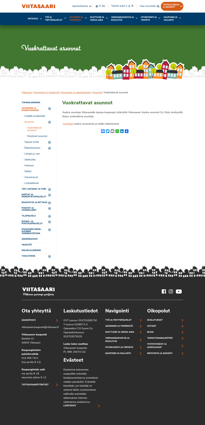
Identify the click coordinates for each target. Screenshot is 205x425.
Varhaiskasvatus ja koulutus (122, 18)
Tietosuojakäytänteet (35, 385)
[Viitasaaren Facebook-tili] (164, 291)
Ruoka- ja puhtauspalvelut (32, 223)
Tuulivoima (28, 256)
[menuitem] (81, 6)
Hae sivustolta (148, 6)
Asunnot (97, 92)
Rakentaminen (32, 148)
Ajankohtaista (80, 6)
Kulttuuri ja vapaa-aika (97, 18)
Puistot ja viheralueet (29, 209)
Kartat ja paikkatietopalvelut (34, 196)
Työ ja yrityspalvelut (53, 18)
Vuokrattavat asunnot (34, 129)
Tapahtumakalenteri (160, 338)
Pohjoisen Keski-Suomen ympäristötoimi (32, 231)
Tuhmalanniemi (31, 103)
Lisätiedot (69, 406)
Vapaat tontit (31, 142)
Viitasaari (27, 92)
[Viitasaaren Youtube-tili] (179, 291)
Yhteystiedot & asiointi (171, 6)
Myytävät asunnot (37, 136)
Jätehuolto (30, 160)
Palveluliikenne (31, 250)
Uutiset (151, 326)
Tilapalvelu (29, 216)
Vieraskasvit (31, 177)
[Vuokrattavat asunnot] (38, 6)
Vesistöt (27, 245)
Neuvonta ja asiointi (160, 353)
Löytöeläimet (31, 183)
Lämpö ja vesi (32, 154)
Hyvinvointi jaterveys (149, 18)
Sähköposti (29, 320)
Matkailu (33, 19)
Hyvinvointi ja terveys (119, 347)
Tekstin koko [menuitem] (122, 6)
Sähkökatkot (30, 239)
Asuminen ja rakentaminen (76, 92)
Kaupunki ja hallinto (170, 18)
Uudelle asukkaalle (34, 116)
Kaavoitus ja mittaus (34, 203)
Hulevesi (29, 165)
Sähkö (27, 171)
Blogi (150, 332)
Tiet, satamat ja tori (34, 189)
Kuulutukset (155, 320)
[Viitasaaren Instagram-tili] (171, 291)
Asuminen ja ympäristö (76, 18)
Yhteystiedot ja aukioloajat (157, 346)
